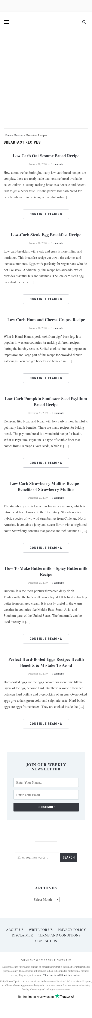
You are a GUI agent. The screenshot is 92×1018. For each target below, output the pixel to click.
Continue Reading (46, 214)
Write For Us (41, 929)
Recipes (19, 135)
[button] (6, 22)
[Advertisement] (46, 77)
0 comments (57, 164)
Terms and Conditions (59, 935)
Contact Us (46, 940)
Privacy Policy (72, 929)
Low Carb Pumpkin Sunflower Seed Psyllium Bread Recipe (46, 401)
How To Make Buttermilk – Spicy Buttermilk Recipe (46, 571)
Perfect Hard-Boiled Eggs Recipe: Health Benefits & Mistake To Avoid (46, 662)
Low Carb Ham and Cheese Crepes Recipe (46, 320)
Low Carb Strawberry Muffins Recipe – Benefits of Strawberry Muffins (46, 486)
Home (8, 135)
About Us (15, 929)
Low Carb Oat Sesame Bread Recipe (46, 156)
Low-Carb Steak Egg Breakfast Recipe (46, 235)
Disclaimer (22, 935)
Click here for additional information (61, 975)
